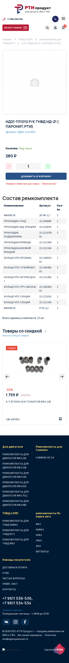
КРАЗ (39, 535)
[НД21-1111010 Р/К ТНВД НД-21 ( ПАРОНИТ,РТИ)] (34, 82)
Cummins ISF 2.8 (45, 457)
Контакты (9, 589)
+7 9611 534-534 (16, 603)
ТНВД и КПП (25, 39)
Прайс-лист (10, 583)
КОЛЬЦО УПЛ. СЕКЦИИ (17, 296)
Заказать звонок (12, 610)
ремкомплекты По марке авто (48, 515)
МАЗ (38, 524)
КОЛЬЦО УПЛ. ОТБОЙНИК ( (19, 267)
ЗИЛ (38, 546)
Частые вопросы (13, 578)
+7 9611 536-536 (15, 19)
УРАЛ (39, 540)
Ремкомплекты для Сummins (49, 448)
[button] (7, 376)
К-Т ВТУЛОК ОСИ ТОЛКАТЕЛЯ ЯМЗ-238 (28, 401)
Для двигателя (12, 446)
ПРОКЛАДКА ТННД (15, 221)
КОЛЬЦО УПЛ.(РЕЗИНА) (17, 257)
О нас (5, 572)
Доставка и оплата (14, 567)
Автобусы (42, 551)
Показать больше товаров (15, 335)
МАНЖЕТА (9, 215)
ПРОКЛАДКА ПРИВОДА (17, 242)
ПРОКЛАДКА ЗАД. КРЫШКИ (20, 226)
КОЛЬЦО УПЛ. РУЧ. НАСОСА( (20, 286)
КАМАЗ (40, 529)
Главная (6, 39)
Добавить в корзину (36, 176)
